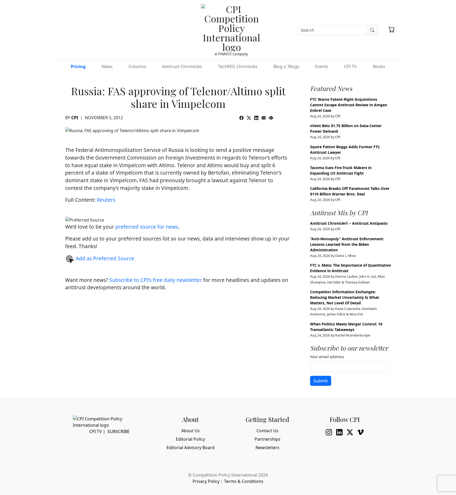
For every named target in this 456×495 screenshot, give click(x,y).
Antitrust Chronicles (182, 66)
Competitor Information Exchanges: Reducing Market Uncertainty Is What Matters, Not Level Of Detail (344, 297)
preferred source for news (146, 226)
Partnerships (268, 439)
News (107, 66)
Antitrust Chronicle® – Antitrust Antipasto (349, 223)
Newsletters (267, 447)
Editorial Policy (190, 439)
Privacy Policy (206, 481)
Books (379, 66)
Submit (321, 381)
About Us (190, 431)
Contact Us (267, 431)
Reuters (106, 199)
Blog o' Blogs (286, 66)
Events (321, 66)
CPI (74, 118)
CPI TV (350, 66)
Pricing (78, 66)
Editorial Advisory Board (191, 447)
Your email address (327, 356)
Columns (137, 66)
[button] (391, 29)
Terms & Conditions (243, 481)
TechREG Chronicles (238, 66)
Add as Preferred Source (104, 258)
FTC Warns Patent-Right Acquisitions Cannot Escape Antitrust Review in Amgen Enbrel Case (348, 105)
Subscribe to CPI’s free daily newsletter (155, 279)
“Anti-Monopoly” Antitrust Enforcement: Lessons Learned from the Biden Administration (347, 244)
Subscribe (118, 431)
